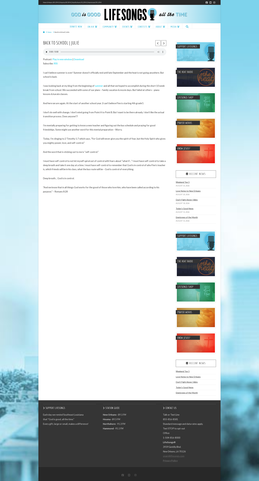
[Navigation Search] (187, 26)
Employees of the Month (187, 217)
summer (99, 85)
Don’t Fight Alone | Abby (187, 200)
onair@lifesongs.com (173, 456)
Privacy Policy (170, 460)
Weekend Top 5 (183, 182)
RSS (56, 63)
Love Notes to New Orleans (188, 191)
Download (79, 59)
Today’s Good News (184, 208)
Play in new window (62, 59)
